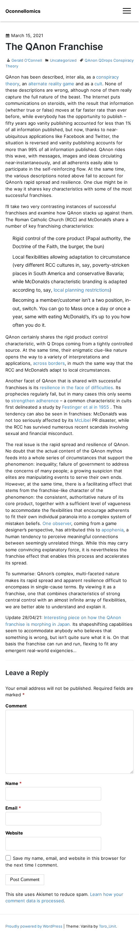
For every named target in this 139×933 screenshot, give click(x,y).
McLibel (83, 420)
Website (14, 833)
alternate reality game (51, 83)
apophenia (112, 529)
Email (13, 808)
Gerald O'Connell (26, 60)
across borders (49, 363)
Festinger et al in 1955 (85, 407)
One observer (57, 523)
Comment (16, 705)
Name (13, 783)
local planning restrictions (82, 290)
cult (98, 83)
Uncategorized (63, 60)
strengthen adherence (35, 400)
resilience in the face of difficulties (76, 387)
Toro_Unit (107, 926)
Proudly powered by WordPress (34, 926)
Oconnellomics (22, 11)
